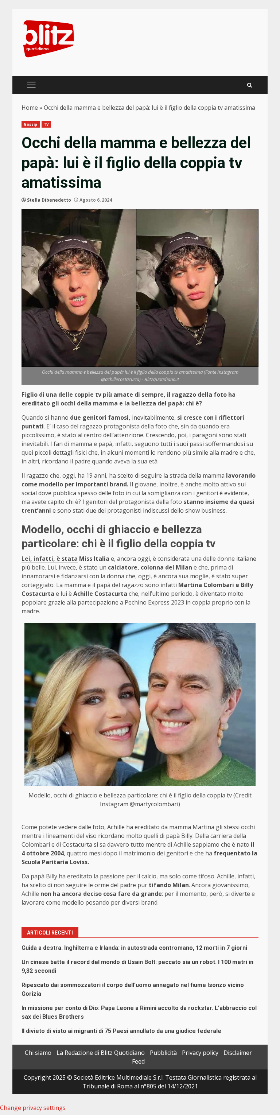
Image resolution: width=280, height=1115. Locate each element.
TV (46, 124)
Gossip (31, 124)
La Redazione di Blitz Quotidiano (101, 1053)
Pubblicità (163, 1053)
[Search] (249, 85)
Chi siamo (38, 1053)
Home (30, 108)
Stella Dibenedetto (49, 200)
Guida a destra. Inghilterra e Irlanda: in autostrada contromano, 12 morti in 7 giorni (134, 947)
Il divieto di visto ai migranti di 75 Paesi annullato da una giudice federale (121, 1030)
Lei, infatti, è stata (50, 559)
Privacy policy (200, 1053)
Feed (138, 1061)
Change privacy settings (33, 1108)
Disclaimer (237, 1053)
